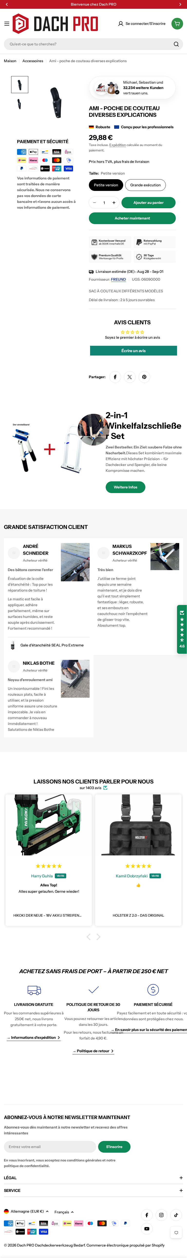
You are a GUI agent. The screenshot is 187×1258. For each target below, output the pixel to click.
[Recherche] (176, 44)
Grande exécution (145, 185)
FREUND (118, 279)
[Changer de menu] (7, 24)
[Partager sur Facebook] (115, 377)
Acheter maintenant (132, 218)
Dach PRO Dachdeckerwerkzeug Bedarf (51, 1245)
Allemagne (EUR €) (27, 1211)
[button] (7, 4)
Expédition (117, 145)
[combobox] (93, 44)
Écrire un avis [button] (134, 350)
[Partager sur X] (130, 377)
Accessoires (32, 61)
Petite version (106, 185)
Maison (10, 61)
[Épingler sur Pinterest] (144, 377)
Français (62, 1212)
